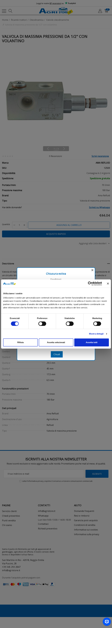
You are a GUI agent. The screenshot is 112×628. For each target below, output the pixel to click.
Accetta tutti (91, 342)
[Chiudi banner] (108, 283)
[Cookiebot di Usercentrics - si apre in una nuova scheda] (90, 283)
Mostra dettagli (96, 334)
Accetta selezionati (56, 342)
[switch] (42, 323)
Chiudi (57, 354)
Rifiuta (20, 342)
